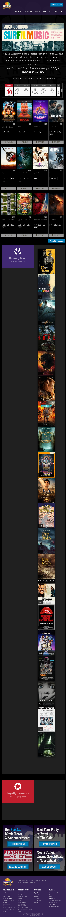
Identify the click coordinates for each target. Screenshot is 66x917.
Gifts (50, 11)
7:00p (8, 132)
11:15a (35, 132)
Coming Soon (28, 11)
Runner (20, 898)
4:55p (28, 178)
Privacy (36, 902)
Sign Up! (58, 5)
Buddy (4, 893)
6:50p (35, 227)
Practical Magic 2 (23, 896)
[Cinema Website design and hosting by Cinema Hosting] (33, 914)
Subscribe (36, 896)
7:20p (24, 132)
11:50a (19, 178)
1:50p (8, 225)
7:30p (4, 227)
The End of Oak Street (9, 908)
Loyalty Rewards (53, 893)
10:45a (35, 225)
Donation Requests (54, 906)
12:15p (4, 225)
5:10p (12, 225)
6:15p (60, 225)
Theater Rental (53, 902)
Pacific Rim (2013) (23, 908)
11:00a (51, 132)
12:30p (39, 225)
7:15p (4, 181)
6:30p (20, 227)
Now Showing (19, 11)
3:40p (44, 225)
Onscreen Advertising (55, 900)
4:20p (59, 132)
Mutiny (5, 906)
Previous (2, 90)
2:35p (55, 225)
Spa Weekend (6, 904)
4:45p (12, 178)
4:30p (20, 132)
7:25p (20, 181)
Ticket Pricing (53, 894)
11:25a (51, 178)
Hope (19, 900)
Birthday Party (53, 898)
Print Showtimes (57, 241)
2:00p (4, 132)
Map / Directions (38, 893)
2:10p (8, 178)
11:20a (19, 225)
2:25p (24, 178)
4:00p (28, 225)
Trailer (9, 142)
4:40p (35, 178)
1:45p (40, 132)
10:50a (51, 225)
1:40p (55, 132)
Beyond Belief (6, 894)
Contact (56, 11)
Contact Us (37, 894)
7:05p (55, 178)
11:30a (4, 178)
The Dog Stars (6, 896)
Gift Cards (52, 904)
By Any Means (22, 902)
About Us (36, 898)
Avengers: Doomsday (23, 893)
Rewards (37, 11)
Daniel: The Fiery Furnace (25, 894)
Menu (44, 11)
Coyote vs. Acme (7, 898)
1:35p (24, 225)
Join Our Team (37, 900)
